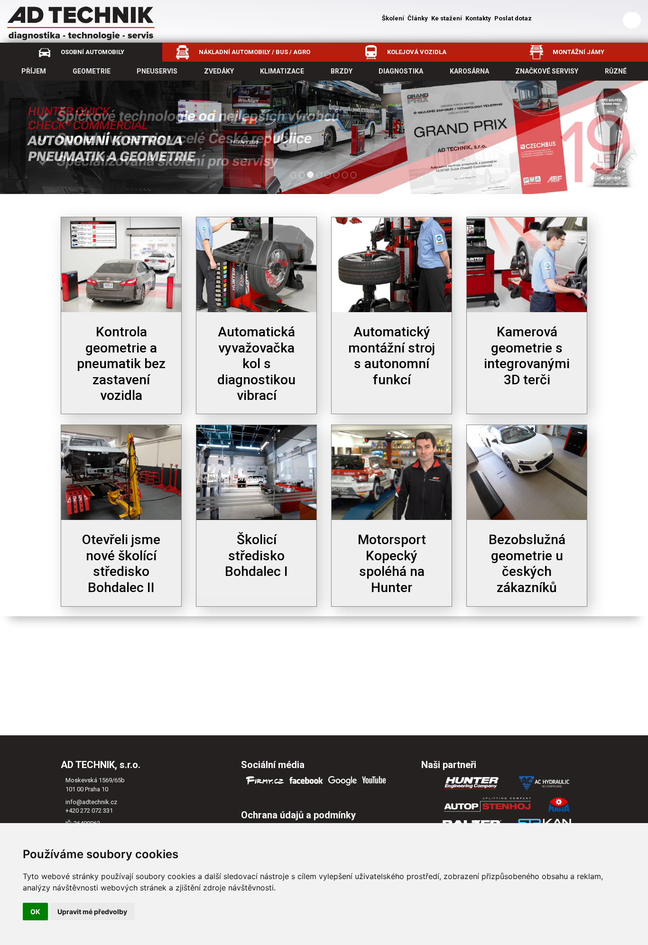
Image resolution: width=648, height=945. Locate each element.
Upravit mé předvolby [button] (92, 912)
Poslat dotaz (513, 18)
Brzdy (341, 71)
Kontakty (478, 18)
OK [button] (35, 912)
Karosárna (469, 71)
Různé (616, 71)
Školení (393, 18)
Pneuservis (157, 71)
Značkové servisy (546, 71)
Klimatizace (282, 71)
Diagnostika (401, 71)
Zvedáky (219, 71)
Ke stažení (446, 18)
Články (417, 18)
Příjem (33, 71)
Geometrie (92, 71)
